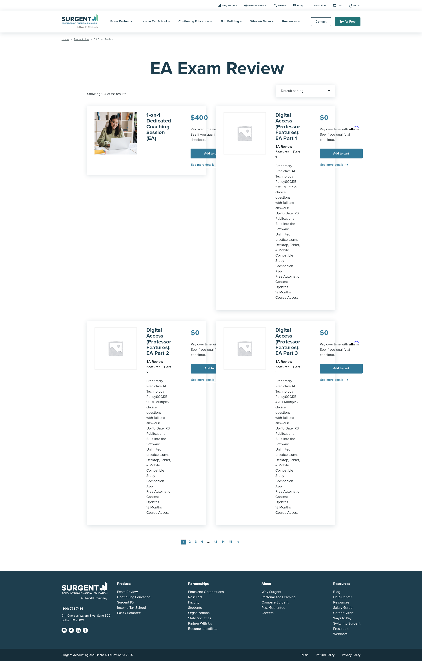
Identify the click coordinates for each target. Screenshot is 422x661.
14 (223, 542)
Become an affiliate (203, 629)
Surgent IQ (125, 602)
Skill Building (229, 21)
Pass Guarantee (129, 613)
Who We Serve (260, 21)
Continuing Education (193, 21)
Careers (267, 613)
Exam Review (119, 21)
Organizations (198, 613)
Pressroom (341, 629)
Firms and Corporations (206, 592)
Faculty (193, 602)
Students (195, 607)
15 (230, 542)
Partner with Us (257, 5)
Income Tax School (154, 21)
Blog (300, 5)
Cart (339, 5)
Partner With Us (200, 623)
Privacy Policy (351, 655)
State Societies (199, 618)
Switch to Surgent (346, 623)
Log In (356, 5)
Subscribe (320, 5)
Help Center (342, 597)
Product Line (81, 39)
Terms (304, 655)
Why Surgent (229, 5)
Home (65, 39)
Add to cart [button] (212, 153)
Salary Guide (343, 607)
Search (282, 5)
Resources (289, 21)
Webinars (340, 634)
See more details (202, 165)
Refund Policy (325, 655)
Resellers (195, 597)
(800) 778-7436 (72, 609)
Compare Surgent (275, 602)
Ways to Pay (342, 618)
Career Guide (343, 613)
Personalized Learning (279, 597)
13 (215, 542)
